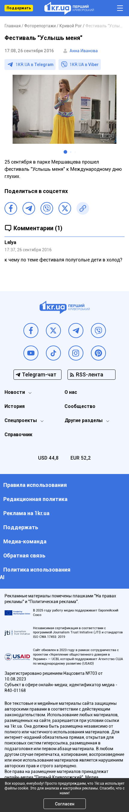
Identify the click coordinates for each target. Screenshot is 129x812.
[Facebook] (10, 208)
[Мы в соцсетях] (30, 330)
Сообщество (79, 406)
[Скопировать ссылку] (82, 208)
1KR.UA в (34, 64)
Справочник (18, 434)
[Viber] (46, 208)
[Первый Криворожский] (69, 8)
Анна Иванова (84, 50)
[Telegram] (28, 208)
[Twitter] (64, 208)
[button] (65, 152)
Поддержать (19, 8)
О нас (70, 392)
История (14, 406)
